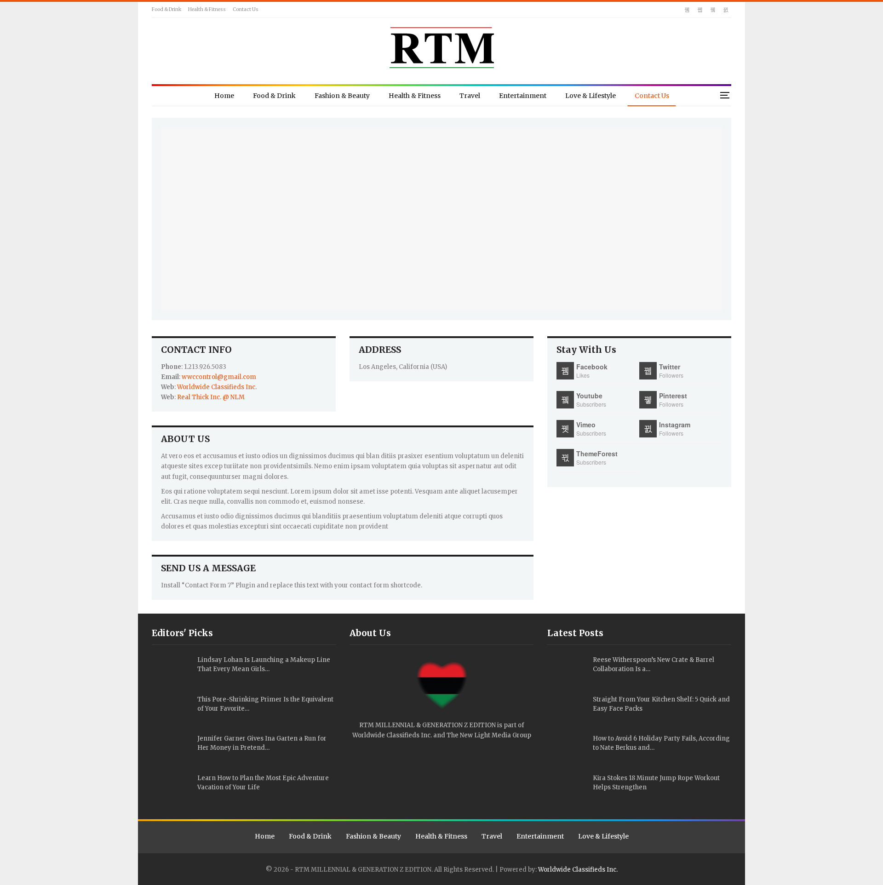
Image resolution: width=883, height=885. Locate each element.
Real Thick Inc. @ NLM (211, 397)
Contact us (652, 96)
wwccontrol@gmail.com (219, 377)
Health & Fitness (207, 9)
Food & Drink (166, 9)
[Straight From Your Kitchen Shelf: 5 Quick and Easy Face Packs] (567, 709)
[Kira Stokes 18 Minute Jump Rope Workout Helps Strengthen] (567, 788)
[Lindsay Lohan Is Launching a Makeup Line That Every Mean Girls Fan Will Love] (171, 670)
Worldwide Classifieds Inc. (217, 387)
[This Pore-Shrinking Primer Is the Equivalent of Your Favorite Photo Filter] (171, 709)
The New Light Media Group (489, 735)
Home (224, 96)
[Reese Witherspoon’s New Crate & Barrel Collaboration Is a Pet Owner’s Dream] (567, 670)
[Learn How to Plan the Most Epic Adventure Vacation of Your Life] (171, 788)
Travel (469, 96)
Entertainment (522, 96)
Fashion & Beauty (342, 96)
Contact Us (245, 9)
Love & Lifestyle (590, 96)
